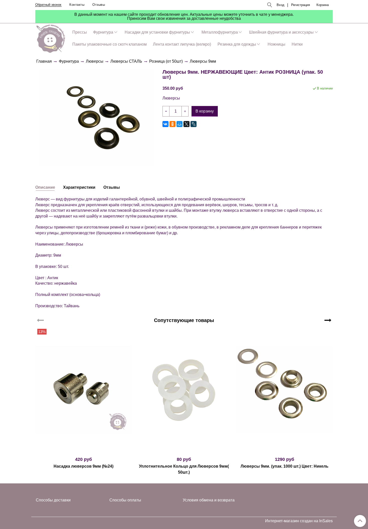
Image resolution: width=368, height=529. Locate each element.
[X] (186, 124)
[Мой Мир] (179, 124)
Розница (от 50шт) (166, 61)
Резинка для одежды (237, 44)
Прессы (79, 32)
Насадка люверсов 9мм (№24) (83, 466)
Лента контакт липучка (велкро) (182, 44)
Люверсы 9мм (203, 61)
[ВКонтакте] (165, 124)
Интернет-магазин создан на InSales (299, 521)
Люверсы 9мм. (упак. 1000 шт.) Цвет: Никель (284, 466)
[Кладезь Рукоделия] (50, 38)
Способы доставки (53, 500)
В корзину (83, 450)
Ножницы (276, 44)
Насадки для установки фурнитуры (157, 32)
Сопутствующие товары (184, 320)
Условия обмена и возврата (209, 500)
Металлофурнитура (220, 32)
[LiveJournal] (194, 124)
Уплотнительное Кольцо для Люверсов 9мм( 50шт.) (184, 469)
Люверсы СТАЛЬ (126, 61)
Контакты (76, 5)
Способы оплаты (125, 500)
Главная (44, 61)
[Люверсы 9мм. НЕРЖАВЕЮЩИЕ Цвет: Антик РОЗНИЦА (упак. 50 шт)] (96, 118)
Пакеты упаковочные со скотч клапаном (109, 44)
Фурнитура (103, 32)
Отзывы (98, 5)
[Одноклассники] (172, 124)
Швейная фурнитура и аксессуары (281, 32)
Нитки (297, 44)
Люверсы (94, 61)
